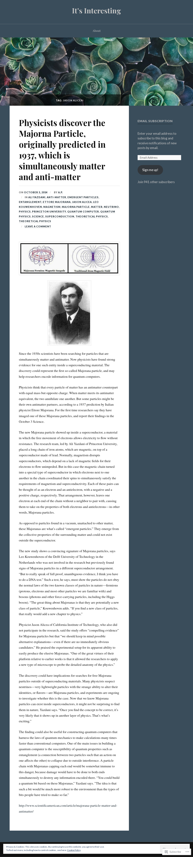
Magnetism (52, 206)
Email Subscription (155, 121)
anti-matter (56, 197)
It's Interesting (96, 10)
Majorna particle (76, 206)
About (97, 31)
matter (97, 206)
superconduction (59, 216)
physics (25, 211)
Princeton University (49, 211)
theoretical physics (92, 216)
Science (38, 216)
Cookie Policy (74, 850)
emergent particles (83, 197)
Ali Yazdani (36, 197)
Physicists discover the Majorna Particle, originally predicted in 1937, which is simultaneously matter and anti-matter (62, 149)
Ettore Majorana (57, 201)
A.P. (60, 192)
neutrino (111, 206)
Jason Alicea (82, 201)
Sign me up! (150, 170)
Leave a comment (38, 226)
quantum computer (83, 211)
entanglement (30, 201)
